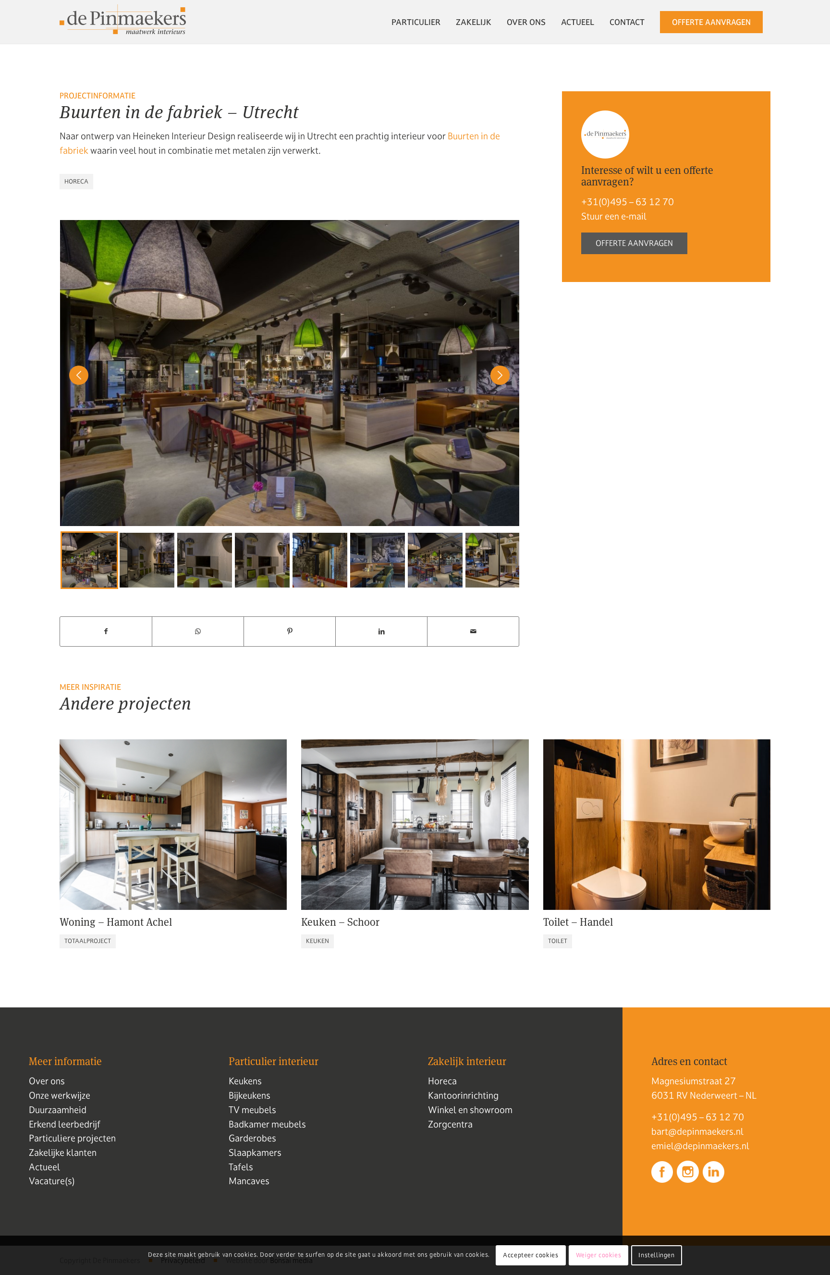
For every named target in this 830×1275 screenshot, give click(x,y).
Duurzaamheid (57, 1110)
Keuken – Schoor (340, 922)
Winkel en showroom (470, 1110)
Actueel (44, 1167)
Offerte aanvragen (634, 243)
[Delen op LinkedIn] (381, 631)
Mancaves (249, 1181)
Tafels (241, 1167)
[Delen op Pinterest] (289, 631)
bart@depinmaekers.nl (697, 1131)
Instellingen (656, 1255)
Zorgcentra (450, 1124)
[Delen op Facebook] (106, 631)
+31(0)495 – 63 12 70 (627, 202)
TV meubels (252, 1110)
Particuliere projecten (72, 1138)
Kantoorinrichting (463, 1095)
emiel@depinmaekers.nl (700, 1146)
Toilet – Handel (578, 922)
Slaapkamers (255, 1152)
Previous (74, 560)
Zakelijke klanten (63, 1152)
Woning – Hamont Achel (116, 922)
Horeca (442, 1081)
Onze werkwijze (59, 1095)
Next (495, 560)
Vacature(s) (52, 1181)
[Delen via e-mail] (473, 631)
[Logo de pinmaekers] (123, 22)
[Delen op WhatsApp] (198, 631)
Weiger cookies (598, 1255)
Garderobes (252, 1138)
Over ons (47, 1081)
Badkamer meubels (267, 1124)
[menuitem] (416, 22)
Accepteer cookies (530, 1255)
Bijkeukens (249, 1095)
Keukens (245, 1081)
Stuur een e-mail (614, 216)
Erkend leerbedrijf (64, 1124)
